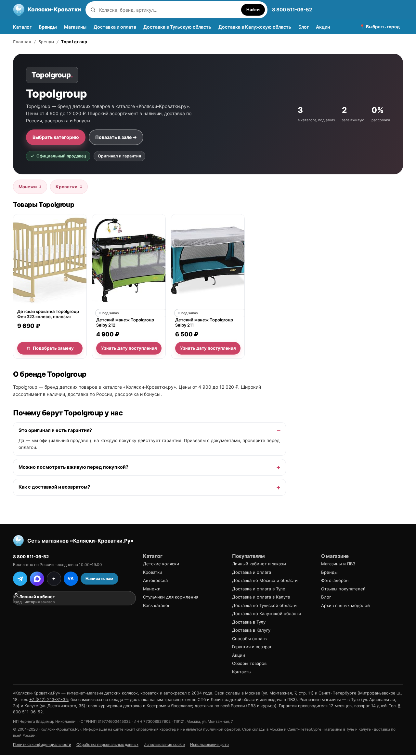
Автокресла (155, 580)
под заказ (110, 313)
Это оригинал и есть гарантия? (55, 430)
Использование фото (209, 744)
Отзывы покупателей (343, 588)
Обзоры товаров (249, 663)
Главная (22, 41)
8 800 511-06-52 (292, 10)
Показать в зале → (116, 137)
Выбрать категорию (55, 137)
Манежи (30, 186)
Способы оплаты (249, 638)
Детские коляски (161, 563)
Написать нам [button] (99, 578)
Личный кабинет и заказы (259, 563)
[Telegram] (20, 579)
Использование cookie (164, 744)
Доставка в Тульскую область (177, 27)
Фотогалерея (334, 580)
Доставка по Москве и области (265, 580)
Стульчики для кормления (170, 597)
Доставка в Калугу (251, 630)
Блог (303, 27)
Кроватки (69, 186)
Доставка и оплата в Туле (258, 588)
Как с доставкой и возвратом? (54, 487)
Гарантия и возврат (252, 646)
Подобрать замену (53, 348)
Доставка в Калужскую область (254, 27)
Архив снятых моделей (345, 605)
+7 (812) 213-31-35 (48, 699)
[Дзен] (54, 579)
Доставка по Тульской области (264, 605)
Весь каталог (156, 605)
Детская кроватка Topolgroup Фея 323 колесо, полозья (48, 314)
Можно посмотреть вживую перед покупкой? (73, 467)
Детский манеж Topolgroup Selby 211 (204, 323)
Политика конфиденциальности (42, 744)
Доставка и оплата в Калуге (261, 597)
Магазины (75, 27)
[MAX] (37, 579)
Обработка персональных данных (107, 744)
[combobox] (168, 10)
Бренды (48, 27)
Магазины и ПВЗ (338, 563)
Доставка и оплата (115, 27)
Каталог (22, 27)
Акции (323, 27)
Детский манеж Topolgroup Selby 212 (125, 323)
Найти (253, 9)
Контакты (242, 671)
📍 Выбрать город (379, 26)
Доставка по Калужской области (266, 613)
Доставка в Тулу (249, 622)
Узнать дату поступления (129, 348)
